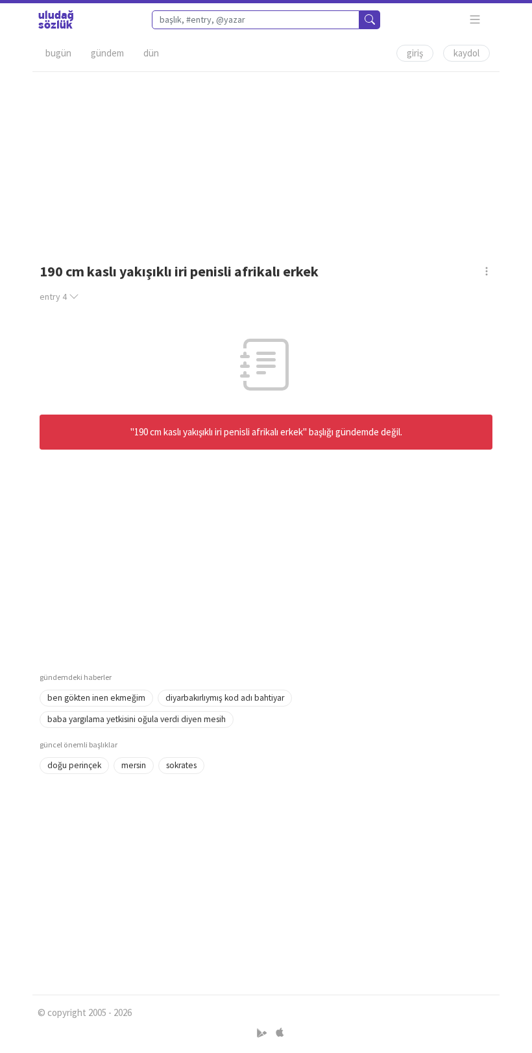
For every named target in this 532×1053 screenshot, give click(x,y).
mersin (133, 765)
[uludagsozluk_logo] (56, 19)
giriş (415, 53)
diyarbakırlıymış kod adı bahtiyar (224, 697)
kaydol (466, 53)
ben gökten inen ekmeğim (96, 697)
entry (53, 296)
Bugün (58, 53)
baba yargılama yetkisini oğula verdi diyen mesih (136, 719)
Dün (151, 53)
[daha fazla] (475, 19)
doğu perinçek (74, 765)
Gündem (107, 53)
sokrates (181, 765)
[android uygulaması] (263, 1033)
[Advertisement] (266, 163)
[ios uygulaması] (279, 1033)
